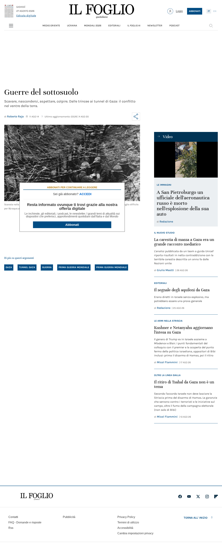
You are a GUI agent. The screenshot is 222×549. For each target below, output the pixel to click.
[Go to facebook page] (180, 496)
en (214, 11)
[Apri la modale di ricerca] (211, 25)
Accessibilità (125, 527)
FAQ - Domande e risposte (24, 522)
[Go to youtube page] (189, 496)
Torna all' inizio (195, 517)
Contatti (13, 516)
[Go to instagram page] (207, 496)
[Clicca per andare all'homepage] (36, 496)
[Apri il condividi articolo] (136, 116)
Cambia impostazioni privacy (135, 533)
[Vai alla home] (101, 11)
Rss (10, 527)
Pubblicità (69, 516)
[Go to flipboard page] (216, 496)
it (209, 11)
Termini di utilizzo (128, 522)
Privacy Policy (126, 516)
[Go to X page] (198, 496)
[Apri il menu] (11, 25)
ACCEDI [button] (85, 194)
